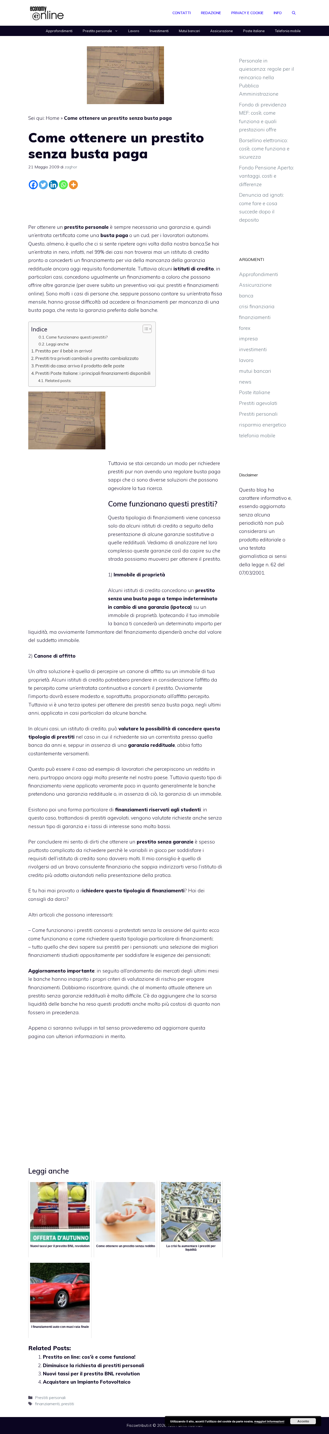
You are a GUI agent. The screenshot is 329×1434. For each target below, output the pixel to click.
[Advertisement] (125, 205)
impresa (248, 338)
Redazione (211, 13)
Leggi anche (57, 344)
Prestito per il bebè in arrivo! (63, 350)
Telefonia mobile (288, 31)
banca (246, 296)
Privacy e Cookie (247, 13)
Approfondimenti (59, 31)
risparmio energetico (262, 425)
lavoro (246, 360)
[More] (73, 184)
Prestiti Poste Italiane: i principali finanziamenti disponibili (92, 373)
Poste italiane (254, 31)
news (245, 382)
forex (244, 328)
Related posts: (58, 380)
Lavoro (133, 31)
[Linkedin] (53, 184)
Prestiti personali (50, 1397)
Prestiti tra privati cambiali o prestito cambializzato (87, 358)
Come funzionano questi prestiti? (77, 337)
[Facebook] (33, 184)
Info (278, 13)
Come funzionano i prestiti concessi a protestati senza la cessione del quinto (119, 930)
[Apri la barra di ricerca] (294, 13)
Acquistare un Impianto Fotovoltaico (87, 1382)
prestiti (67, 1403)
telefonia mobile (257, 435)
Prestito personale (97, 31)
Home (52, 118)
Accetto (303, 1421)
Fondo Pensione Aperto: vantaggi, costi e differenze (266, 176)
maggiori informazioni (269, 1421)
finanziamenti (47, 1403)
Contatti (181, 13)
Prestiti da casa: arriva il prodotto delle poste (79, 365)
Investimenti (159, 31)
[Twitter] (43, 184)
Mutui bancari (189, 31)
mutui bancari (255, 371)
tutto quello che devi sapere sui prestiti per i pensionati (94, 947)
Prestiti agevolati (258, 403)
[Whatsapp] (63, 184)
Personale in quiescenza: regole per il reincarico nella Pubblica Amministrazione (266, 77)
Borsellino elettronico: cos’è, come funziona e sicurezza (264, 148)
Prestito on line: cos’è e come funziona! (89, 1357)
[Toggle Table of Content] (144, 328)
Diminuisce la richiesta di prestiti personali (93, 1365)
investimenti (253, 349)
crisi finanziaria (257, 306)
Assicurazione (221, 31)
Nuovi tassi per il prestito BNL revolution (91, 1374)
